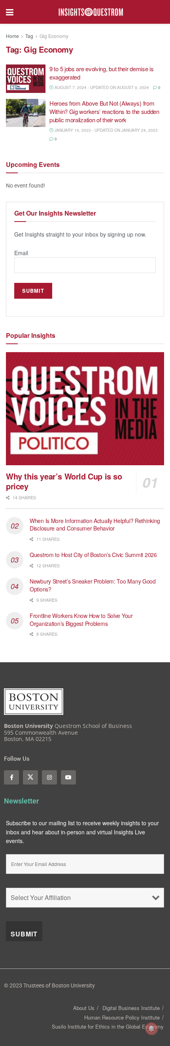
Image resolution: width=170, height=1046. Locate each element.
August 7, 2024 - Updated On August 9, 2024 (101, 87)
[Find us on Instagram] (49, 777)
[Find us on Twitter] (30, 777)
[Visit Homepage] (91, 12)
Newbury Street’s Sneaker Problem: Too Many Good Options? (93, 585)
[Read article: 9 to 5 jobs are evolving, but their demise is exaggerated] (25, 78)
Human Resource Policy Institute (122, 1017)
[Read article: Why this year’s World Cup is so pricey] (85, 408)
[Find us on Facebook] (11, 777)
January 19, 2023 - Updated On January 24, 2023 (105, 130)
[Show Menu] (9, 12)
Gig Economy (54, 35)
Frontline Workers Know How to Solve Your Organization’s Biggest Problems (81, 619)
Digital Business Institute (131, 1008)
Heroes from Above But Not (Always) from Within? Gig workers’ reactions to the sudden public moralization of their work (104, 111)
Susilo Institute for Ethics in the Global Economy (108, 1026)
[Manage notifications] (151, 1028)
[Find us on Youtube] (68, 777)
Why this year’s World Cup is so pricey (64, 481)
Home (12, 35)
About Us (83, 1008)
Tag (29, 35)
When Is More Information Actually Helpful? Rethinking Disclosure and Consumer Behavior (95, 524)
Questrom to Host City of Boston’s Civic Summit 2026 (93, 555)
